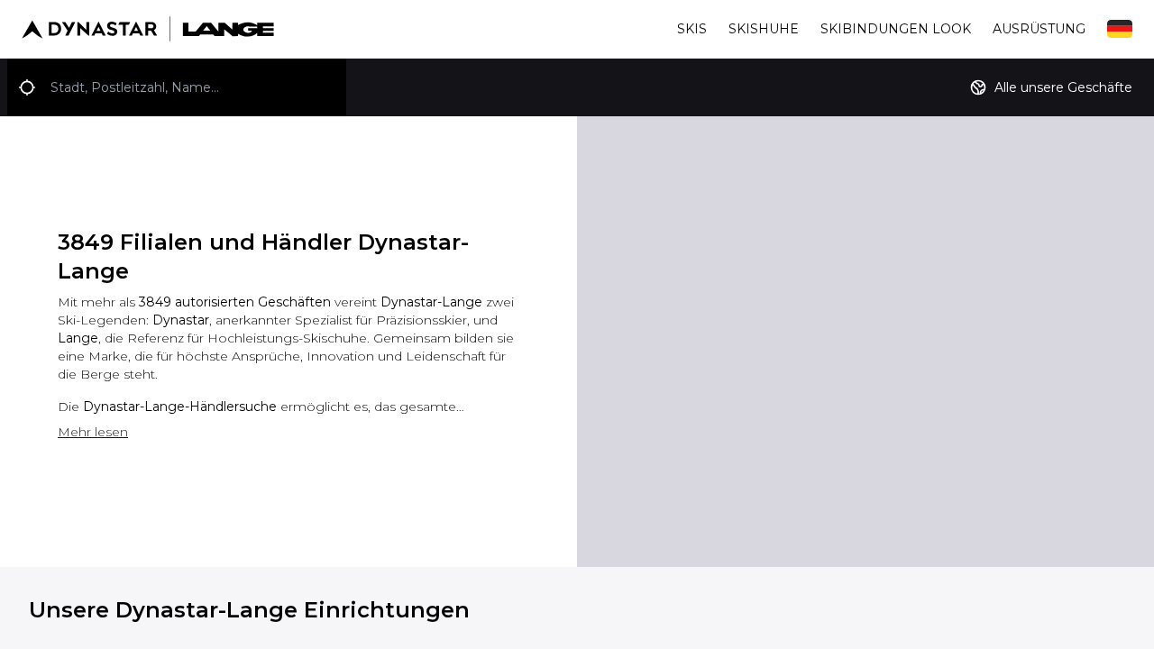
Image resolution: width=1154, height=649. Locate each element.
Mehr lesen (93, 432)
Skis (692, 29)
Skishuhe (763, 29)
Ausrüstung (1039, 29)
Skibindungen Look (895, 29)
